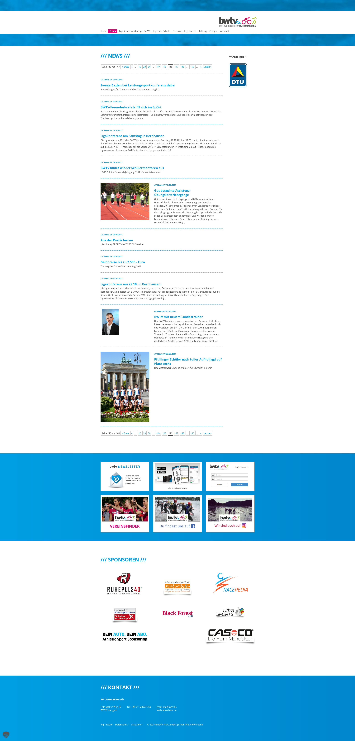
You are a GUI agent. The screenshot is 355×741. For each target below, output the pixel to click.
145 (164, 66)
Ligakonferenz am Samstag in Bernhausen (132, 136)
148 (182, 66)
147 (176, 66)
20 (144, 66)
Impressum (106, 724)
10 (140, 66)
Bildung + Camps (208, 31)
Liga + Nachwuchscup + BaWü (134, 31)
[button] (6, 735)
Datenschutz (122, 724)
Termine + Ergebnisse (184, 31)
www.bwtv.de (170, 710)
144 (158, 66)
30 (149, 66)
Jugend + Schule (161, 31)
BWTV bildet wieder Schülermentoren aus (132, 168)
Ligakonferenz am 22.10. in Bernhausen (130, 284)
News (113, 31)
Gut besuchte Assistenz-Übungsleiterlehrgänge (172, 192)
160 (192, 66)
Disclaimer (136, 724)
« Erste (125, 66)
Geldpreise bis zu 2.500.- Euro (123, 262)
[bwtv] (238, 21)
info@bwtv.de (170, 706)
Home (103, 31)
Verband (224, 31)
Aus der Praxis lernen (117, 240)
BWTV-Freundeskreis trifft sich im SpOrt (131, 107)
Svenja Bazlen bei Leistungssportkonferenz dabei (138, 85)
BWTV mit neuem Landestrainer (178, 317)
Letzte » (207, 66)
